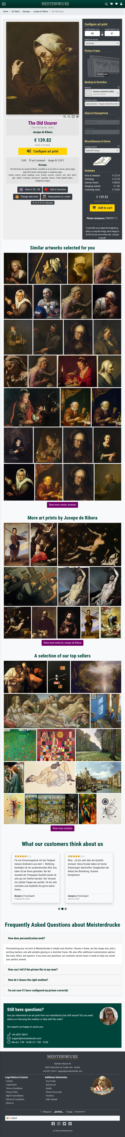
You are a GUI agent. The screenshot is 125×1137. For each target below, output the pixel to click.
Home (5, 11)
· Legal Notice (11, 1084)
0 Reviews (48, 203)
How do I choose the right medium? (28, 980)
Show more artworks (62, 828)
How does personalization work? (26, 938)
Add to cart (104, 208)
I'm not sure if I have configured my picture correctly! (38, 990)
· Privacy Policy (11, 1092)
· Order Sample (51, 1099)
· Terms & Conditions (13, 1088)
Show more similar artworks (62, 504)
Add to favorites (57, 189)
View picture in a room (58, 196)
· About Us (9, 1103)
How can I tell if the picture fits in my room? (33, 969)
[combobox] (102, 43)
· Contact (9, 1081)
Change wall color (28, 196)
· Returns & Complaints (14, 1099)
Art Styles (16, 11)
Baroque (26, 11)
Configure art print (44, 151)
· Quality (48, 1088)
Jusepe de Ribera (40, 11)
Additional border (91, 39)
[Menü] (4, 4)
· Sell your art (50, 1084)
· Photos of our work (53, 1092)
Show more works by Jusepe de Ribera (62, 642)
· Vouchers (49, 1095)
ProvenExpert (29, 896)
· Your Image (50, 1081)
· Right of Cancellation (14, 1095)
